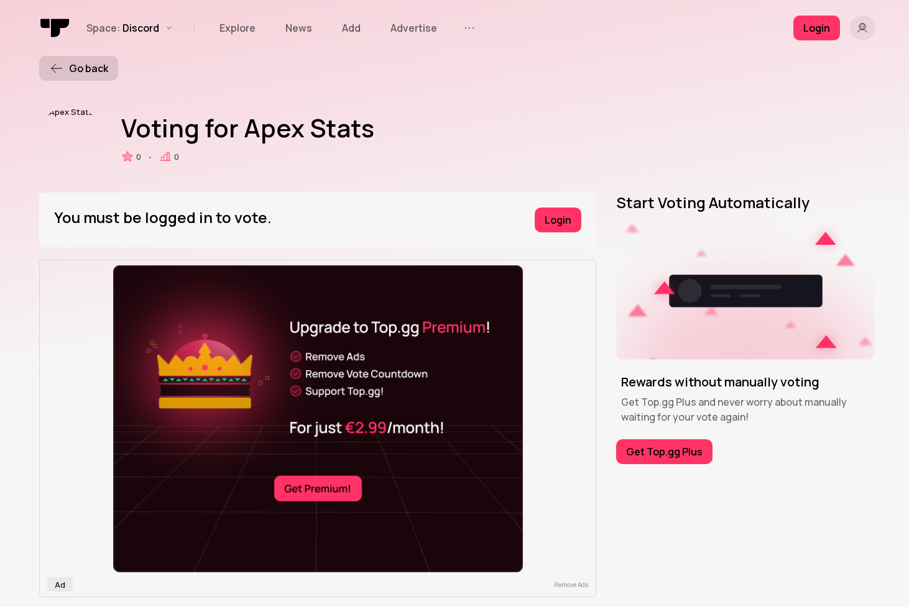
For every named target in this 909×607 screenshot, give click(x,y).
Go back (88, 68)
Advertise (413, 28)
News (298, 28)
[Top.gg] (55, 28)
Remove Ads (571, 584)
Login (558, 220)
